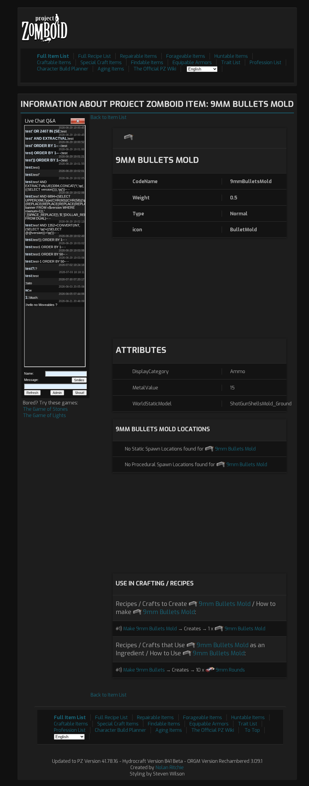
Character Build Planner (62, 69)
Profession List (265, 62)
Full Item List (53, 56)
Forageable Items (185, 56)
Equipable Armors (192, 62)
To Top (252, 730)
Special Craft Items (101, 62)
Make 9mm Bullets (144, 670)
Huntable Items (231, 56)
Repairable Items (138, 56)
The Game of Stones (45, 409)
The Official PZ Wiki (154, 69)
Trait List (230, 62)
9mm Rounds (230, 670)
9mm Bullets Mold (235, 449)
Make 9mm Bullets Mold (150, 628)
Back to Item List (108, 117)
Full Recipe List (94, 56)
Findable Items (147, 62)
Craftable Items (54, 62)
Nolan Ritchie (169, 767)
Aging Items (111, 69)
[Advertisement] (184, 24)
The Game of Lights (44, 415)
